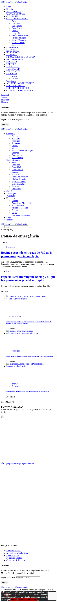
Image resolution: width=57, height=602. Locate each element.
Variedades (16, 316)
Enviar (4, 583)
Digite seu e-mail (8, 119)
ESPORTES (11, 50)
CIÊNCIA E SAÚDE (15, 14)
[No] (38, 600)
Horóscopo (16, 189)
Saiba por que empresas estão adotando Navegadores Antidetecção (27, 391)
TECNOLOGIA (13, 69)
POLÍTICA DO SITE (15, 85)
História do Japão (19, 38)
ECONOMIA (12, 47)
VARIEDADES (13, 71)
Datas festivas (17, 28)
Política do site (18, 205)
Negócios (16, 141)
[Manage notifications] (7, 595)
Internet (15, 148)
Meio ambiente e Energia (22, 150)
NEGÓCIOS (11, 62)
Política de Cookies (20, 208)
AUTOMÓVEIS (13, 11)
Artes (14, 21)
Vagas (14, 76)
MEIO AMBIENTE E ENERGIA (20, 57)
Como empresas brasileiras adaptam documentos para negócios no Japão (29, 356)
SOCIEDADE (12, 66)
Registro (9, 9)
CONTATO (11, 81)
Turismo (15, 45)
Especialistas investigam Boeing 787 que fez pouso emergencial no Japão (28, 278)
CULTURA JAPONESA (17, 19)
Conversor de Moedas (21, 215)
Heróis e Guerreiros (20, 35)
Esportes (15, 153)
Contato (15, 200)
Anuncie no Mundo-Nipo (22, 203)
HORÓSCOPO (13, 52)
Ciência (15, 145)
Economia (16, 138)
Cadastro (15, 78)
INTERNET (11, 54)
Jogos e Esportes (19, 40)
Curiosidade (17, 26)
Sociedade (16, 143)
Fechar (14, 600)
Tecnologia (16, 386)
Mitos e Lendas (18, 42)
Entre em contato (13, 551)
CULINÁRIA (12, 16)
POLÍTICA (11, 64)
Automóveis (17, 155)
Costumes (16, 23)
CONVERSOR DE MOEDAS (19, 90)
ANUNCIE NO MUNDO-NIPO (20, 83)
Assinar (5, 124)
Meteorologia (17, 157)
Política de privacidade (27, 600)
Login (8, 7)
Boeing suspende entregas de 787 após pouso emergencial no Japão (26, 254)
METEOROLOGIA (15, 59)
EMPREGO (11, 74)
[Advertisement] (28, 512)
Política (15, 136)
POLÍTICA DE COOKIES (17, 88)
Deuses (15, 30)
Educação (16, 33)
